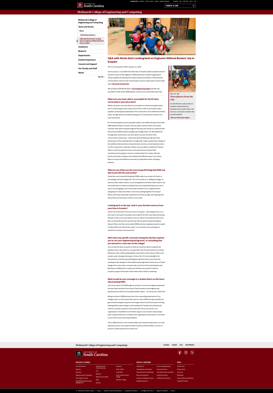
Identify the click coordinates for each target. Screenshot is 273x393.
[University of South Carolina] (92, 354)
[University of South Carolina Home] (90, 5)
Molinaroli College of (109, 12)
